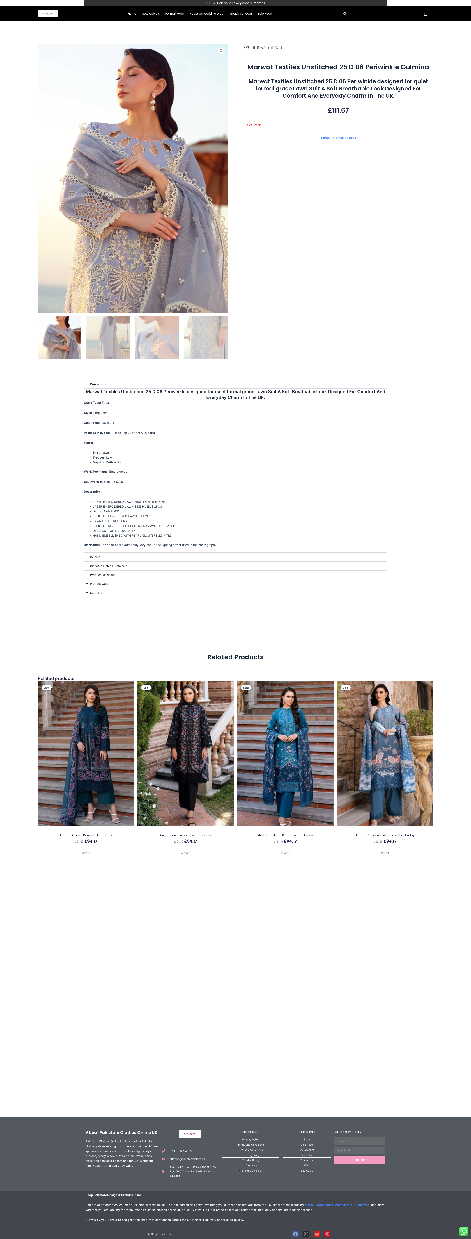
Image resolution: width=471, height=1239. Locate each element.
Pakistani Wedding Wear (207, 13)
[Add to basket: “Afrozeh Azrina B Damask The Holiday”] (85, 829)
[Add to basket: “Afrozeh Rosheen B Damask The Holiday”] (285, 829)
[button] (345, 14)
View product (85, 848)
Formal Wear (174, 13)
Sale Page (265, 13)
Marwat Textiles (344, 138)
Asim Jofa (342, 1205)
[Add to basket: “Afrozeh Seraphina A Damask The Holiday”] (385, 829)
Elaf (353, 1205)
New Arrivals (151, 13)
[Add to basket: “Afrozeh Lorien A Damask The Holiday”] (185, 829)
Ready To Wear (241, 13)
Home (132, 13)
